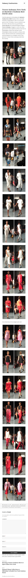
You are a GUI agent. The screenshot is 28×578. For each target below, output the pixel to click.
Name (4, 536)
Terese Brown (11, 507)
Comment (4, 519)
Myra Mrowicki (16, 504)
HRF (22, 506)
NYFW (24, 506)
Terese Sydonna (17, 507)
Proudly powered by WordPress (8, 576)
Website (4, 546)
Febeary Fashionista (9, 3)
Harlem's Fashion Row (16, 506)
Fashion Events (7, 506)
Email (4, 541)
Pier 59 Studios (5, 507)
